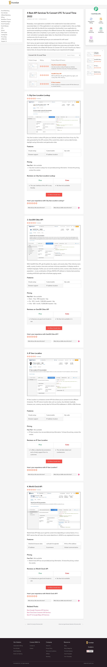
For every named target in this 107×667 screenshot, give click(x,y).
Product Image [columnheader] (33, 60)
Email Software (5, 26)
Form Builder (4, 13)
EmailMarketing (91, 31)
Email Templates (5, 23)
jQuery (3, 30)
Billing (2, 17)
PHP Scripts (4, 32)
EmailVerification (101, 31)
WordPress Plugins (6, 21)
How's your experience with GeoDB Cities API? (42, 334)
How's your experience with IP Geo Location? (42, 467)
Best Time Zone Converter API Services (39, 612)
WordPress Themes (6, 19)
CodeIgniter (4, 34)
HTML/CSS (4, 39)
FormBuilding (101, 22)
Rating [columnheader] (42, 60)
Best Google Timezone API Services (37, 610)
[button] (54, 195)
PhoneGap (4, 37)
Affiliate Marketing (5, 15)
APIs (2, 28)
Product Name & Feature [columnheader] (58, 60)
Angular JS (4, 41)
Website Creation (91, 41)
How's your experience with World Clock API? (42, 593)
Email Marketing (5, 10)
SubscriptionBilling (91, 22)
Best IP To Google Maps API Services (38, 615)
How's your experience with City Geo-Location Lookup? (45, 201)
